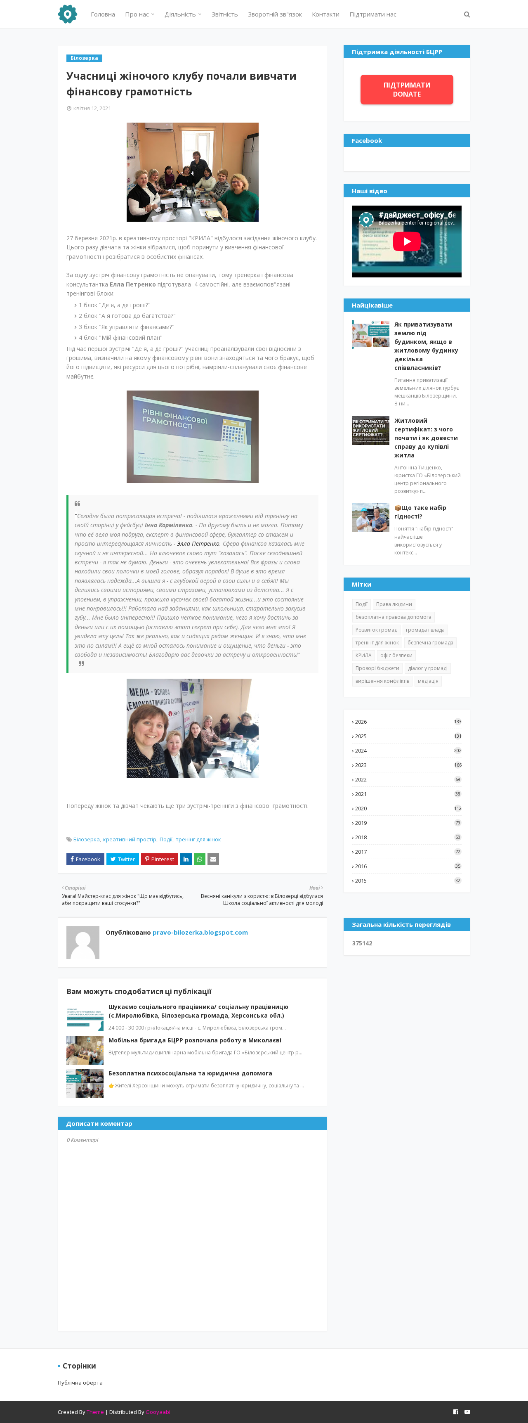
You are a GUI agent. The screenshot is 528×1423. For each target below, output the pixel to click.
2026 (408, 721)
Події (166, 839)
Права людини (394, 604)
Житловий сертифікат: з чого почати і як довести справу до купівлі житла (426, 438)
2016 (407, 866)
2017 (407, 851)
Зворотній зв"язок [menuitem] (275, 14)
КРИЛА (364, 655)
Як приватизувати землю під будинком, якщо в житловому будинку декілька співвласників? (426, 346)
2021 (407, 794)
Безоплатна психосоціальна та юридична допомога (190, 1073)
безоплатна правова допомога (393, 616)
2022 (407, 779)
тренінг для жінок (198, 839)
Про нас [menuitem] (137, 14)
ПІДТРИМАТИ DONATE (407, 90)
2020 (408, 808)
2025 (408, 736)
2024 (408, 750)
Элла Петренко (198, 543)
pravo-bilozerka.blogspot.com (199, 932)
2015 (407, 880)
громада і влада (425, 629)
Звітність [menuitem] (225, 14)
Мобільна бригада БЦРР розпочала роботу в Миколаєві (194, 1040)
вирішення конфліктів (382, 680)
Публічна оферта (80, 1382)
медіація (428, 680)
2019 (407, 822)
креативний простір (129, 839)
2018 (407, 837)
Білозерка (86, 839)
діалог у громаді (428, 668)
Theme (95, 1412)
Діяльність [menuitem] (180, 14)
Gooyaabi (158, 1412)
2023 (408, 765)
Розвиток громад (376, 629)
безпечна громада (430, 642)
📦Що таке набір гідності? (420, 512)
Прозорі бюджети (377, 668)
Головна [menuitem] (103, 14)
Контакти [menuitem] (325, 14)
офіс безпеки (396, 655)
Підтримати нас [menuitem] (372, 14)
